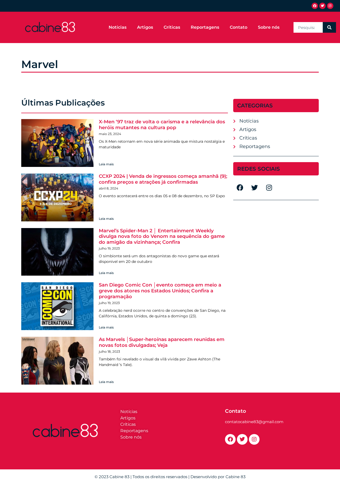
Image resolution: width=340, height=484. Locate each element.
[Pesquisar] (329, 27)
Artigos (145, 27)
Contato (238, 27)
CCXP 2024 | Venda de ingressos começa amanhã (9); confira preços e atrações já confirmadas (163, 179)
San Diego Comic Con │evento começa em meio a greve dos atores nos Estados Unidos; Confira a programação (160, 290)
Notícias (117, 27)
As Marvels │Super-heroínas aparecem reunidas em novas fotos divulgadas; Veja (161, 342)
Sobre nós (268, 27)
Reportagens (205, 27)
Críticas (172, 27)
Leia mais (106, 164)
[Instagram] (330, 6)
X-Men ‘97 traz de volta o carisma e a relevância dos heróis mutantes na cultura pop (162, 125)
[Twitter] (322, 6)
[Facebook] (315, 6)
